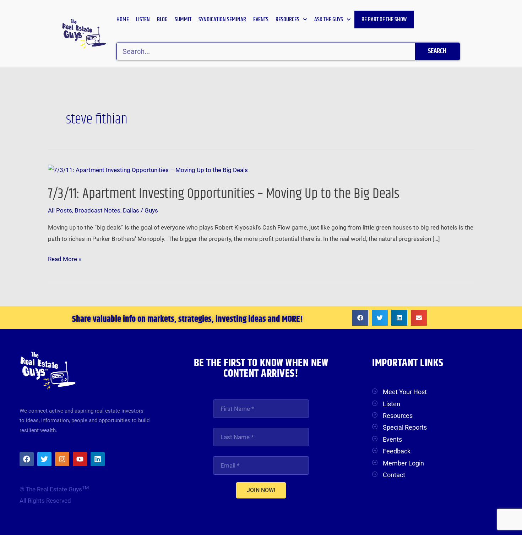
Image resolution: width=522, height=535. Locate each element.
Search (437, 51)
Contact (394, 475)
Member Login (403, 463)
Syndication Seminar (222, 19)
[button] (360, 318)
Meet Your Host (405, 392)
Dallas (131, 210)
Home (122, 19)
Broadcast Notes (97, 210)
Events (260, 19)
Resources (287, 19)
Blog (162, 19)
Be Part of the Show (384, 19)
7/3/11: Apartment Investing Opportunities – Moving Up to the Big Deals (223, 194)
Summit (183, 19)
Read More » (64, 259)
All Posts (60, 210)
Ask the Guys (328, 19)
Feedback (396, 451)
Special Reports (405, 427)
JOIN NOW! (261, 490)
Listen (143, 19)
